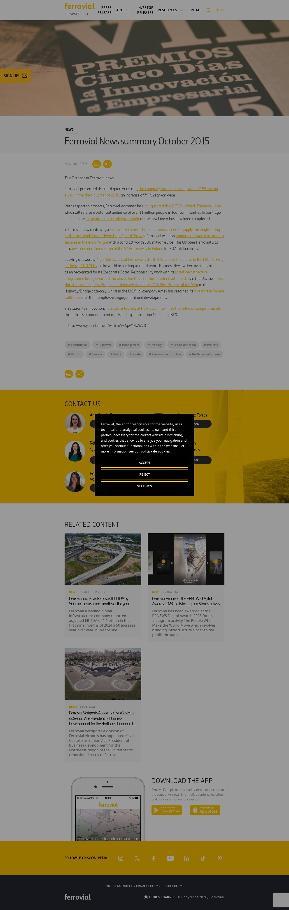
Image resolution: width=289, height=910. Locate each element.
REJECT (144, 474)
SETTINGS (144, 486)
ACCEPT (144, 462)
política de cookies (155, 451)
